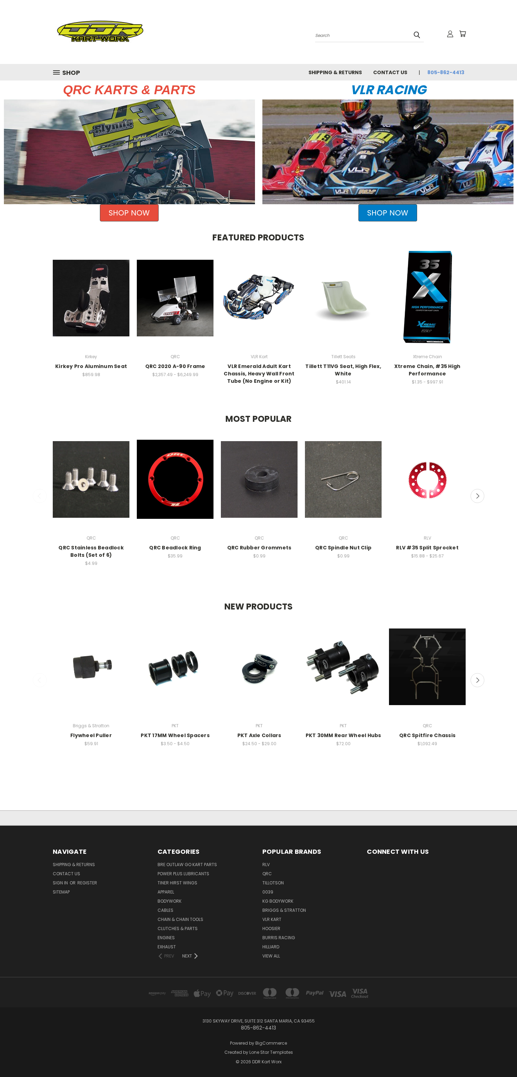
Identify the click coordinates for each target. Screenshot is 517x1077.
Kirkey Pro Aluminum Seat (91, 366)
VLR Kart (271, 919)
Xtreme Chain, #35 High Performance (427, 370)
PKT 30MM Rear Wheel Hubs (343, 735)
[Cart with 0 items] (462, 33)
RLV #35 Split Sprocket (427, 547)
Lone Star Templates (271, 1052)
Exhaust (167, 947)
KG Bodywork (277, 901)
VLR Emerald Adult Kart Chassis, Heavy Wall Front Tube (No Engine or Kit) (259, 374)
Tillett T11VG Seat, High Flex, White (343, 370)
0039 (267, 892)
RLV (266, 865)
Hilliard (270, 947)
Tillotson (273, 883)
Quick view (91, 291)
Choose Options (175, 304)
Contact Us (390, 72)
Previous (40, 496)
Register (87, 883)
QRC (267, 874)
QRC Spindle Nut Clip (343, 547)
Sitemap (61, 892)
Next (478, 496)
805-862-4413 (445, 72)
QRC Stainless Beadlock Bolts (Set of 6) (91, 551)
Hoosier (271, 928)
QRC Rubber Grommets (259, 547)
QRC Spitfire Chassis (427, 735)
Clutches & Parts (178, 928)
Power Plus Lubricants (183, 874)
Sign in (61, 883)
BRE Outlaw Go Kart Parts (187, 865)
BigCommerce (271, 1043)
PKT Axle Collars (259, 735)
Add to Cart (91, 304)
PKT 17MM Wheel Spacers (175, 735)
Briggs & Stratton (284, 910)
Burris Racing (278, 938)
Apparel (166, 892)
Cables (165, 910)
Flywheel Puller (91, 735)
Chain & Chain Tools (180, 919)
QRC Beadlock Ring (175, 547)
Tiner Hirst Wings (177, 883)
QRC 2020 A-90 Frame (175, 366)
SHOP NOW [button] (129, 213)
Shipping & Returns (335, 72)
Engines (166, 938)
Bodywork (169, 901)
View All (271, 956)
